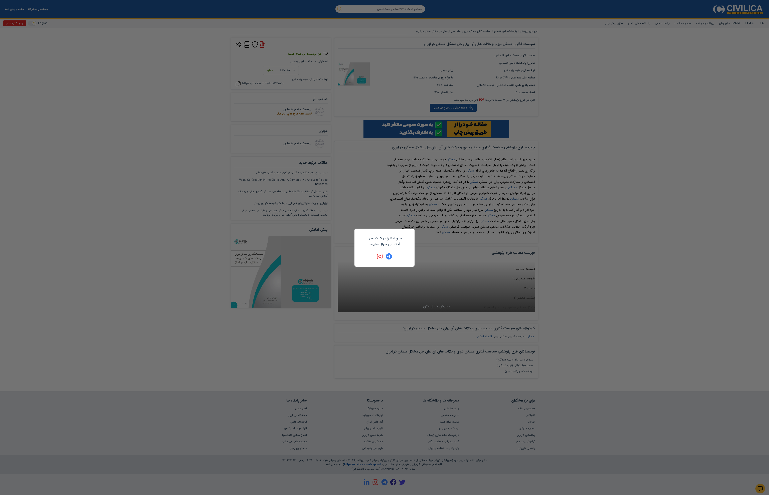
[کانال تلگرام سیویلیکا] (389, 256)
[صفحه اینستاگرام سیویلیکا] (380, 256)
